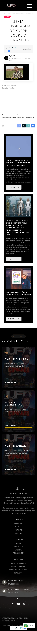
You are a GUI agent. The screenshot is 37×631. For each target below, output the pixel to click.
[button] (29, 6)
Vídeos (7, 16)
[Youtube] (18, 603)
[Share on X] (12, 47)
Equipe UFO (12, 56)
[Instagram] (12, 603)
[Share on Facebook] (9, 47)
